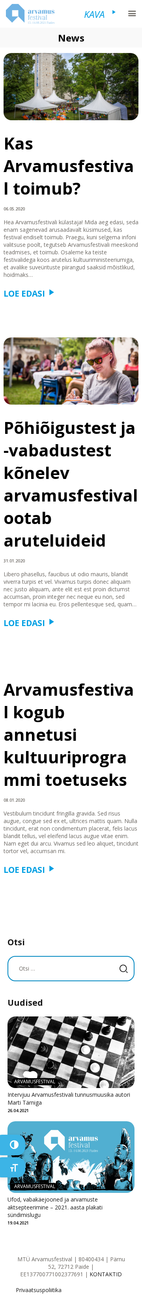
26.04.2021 (18, 1110)
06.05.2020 (14, 209)
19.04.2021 (18, 1223)
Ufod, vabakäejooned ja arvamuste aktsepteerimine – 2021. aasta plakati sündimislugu (55, 1207)
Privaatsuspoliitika (39, 1290)
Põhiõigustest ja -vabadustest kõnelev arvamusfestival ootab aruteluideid (71, 483)
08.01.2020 (14, 800)
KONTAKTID (106, 1274)
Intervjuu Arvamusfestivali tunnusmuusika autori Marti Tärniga (68, 1098)
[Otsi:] (71, 968)
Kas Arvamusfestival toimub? (69, 165)
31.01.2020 (14, 561)
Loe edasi (24, 293)
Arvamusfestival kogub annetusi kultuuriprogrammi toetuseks (69, 734)
